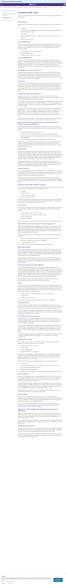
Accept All (58, 578)
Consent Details (3, 583)
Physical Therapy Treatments (8, 20)
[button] (1, 4)
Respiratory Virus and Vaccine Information (12, 1)
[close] (64, 1)
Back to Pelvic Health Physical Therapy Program (9, 11)
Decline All (58, 580)
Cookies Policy (10, 583)
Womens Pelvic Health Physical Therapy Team (9, 14)
